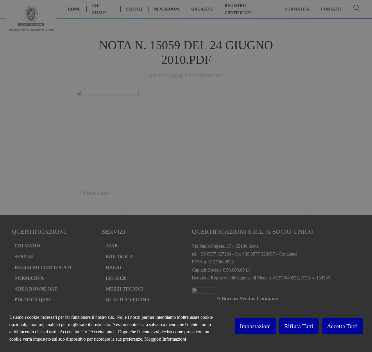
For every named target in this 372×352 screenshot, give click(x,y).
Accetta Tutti (342, 326)
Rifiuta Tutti (299, 326)
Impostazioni (255, 326)
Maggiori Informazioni (165, 339)
